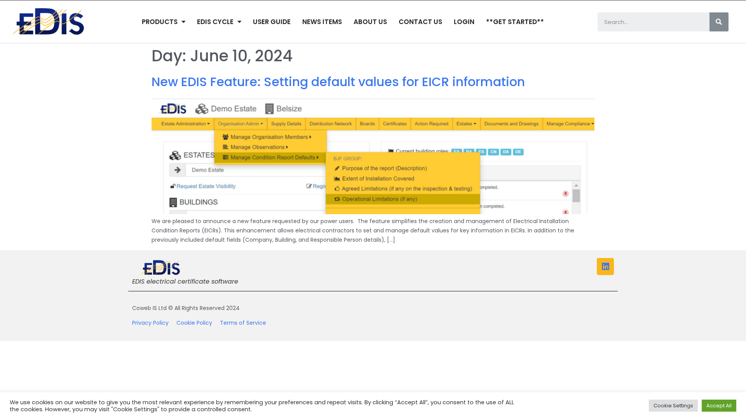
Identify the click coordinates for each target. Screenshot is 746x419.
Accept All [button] (719, 405)
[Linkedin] (605, 266)
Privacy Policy (154, 323)
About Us (370, 21)
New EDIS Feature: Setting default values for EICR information (338, 81)
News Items (322, 21)
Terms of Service (243, 323)
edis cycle (215, 21)
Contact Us (420, 21)
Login (464, 21)
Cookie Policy (198, 323)
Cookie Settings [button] (673, 405)
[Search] (719, 21)
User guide (272, 21)
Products (160, 21)
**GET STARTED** (515, 21)
